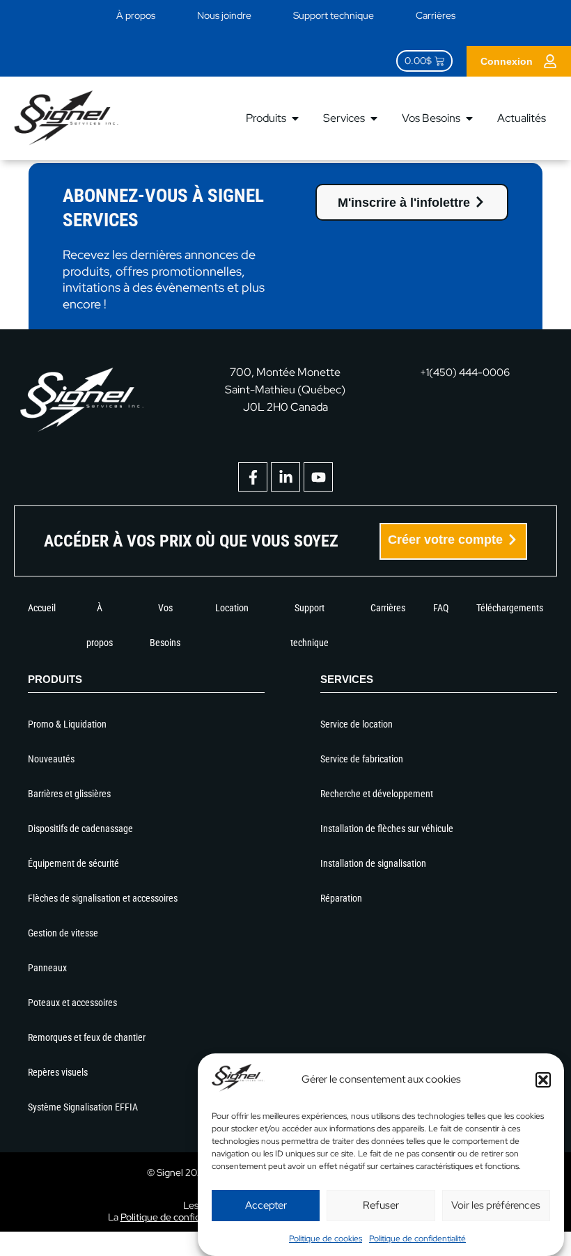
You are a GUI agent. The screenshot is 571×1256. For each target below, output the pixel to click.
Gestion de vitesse (63, 933)
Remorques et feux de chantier (87, 1037)
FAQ (440, 607)
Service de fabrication (361, 758)
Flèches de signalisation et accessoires (103, 898)
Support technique (333, 15)
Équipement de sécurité (73, 863)
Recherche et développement (376, 793)
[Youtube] (318, 477)
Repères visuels (58, 1072)
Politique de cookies (325, 1238)
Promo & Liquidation (67, 724)
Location (232, 607)
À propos (135, 15)
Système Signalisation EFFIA (83, 1107)
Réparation (341, 898)
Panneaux (47, 967)
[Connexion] (550, 61)
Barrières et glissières (69, 793)
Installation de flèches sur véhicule (386, 828)
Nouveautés (51, 758)
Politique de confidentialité (417, 1238)
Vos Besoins (165, 625)
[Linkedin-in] (285, 477)
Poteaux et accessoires (72, 1002)
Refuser (381, 1205)
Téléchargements (509, 607)
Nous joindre (224, 15)
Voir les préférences (495, 1205)
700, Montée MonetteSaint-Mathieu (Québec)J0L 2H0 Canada (285, 389)
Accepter (266, 1205)
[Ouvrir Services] (374, 118)
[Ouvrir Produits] (295, 118)
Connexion (506, 61)
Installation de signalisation (373, 863)
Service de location (356, 724)
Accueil (42, 607)
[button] (543, 1080)
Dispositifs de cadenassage (80, 828)
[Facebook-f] (252, 477)
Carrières (435, 15)
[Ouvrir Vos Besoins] (469, 118)
